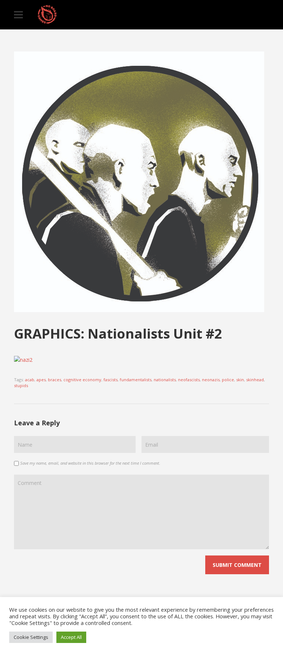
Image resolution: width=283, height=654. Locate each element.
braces (54, 379)
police (228, 379)
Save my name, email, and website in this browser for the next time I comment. (90, 463)
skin (240, 379)
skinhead (255, 379)
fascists (111, 379)
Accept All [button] (71, 637)
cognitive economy (82, 379)
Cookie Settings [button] (31, 637)
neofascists (189, 379)
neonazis (211, 379)
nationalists (165, 379)
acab (29, 379)
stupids (21, 385)
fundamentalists (135, 379)
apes (41, 379)
